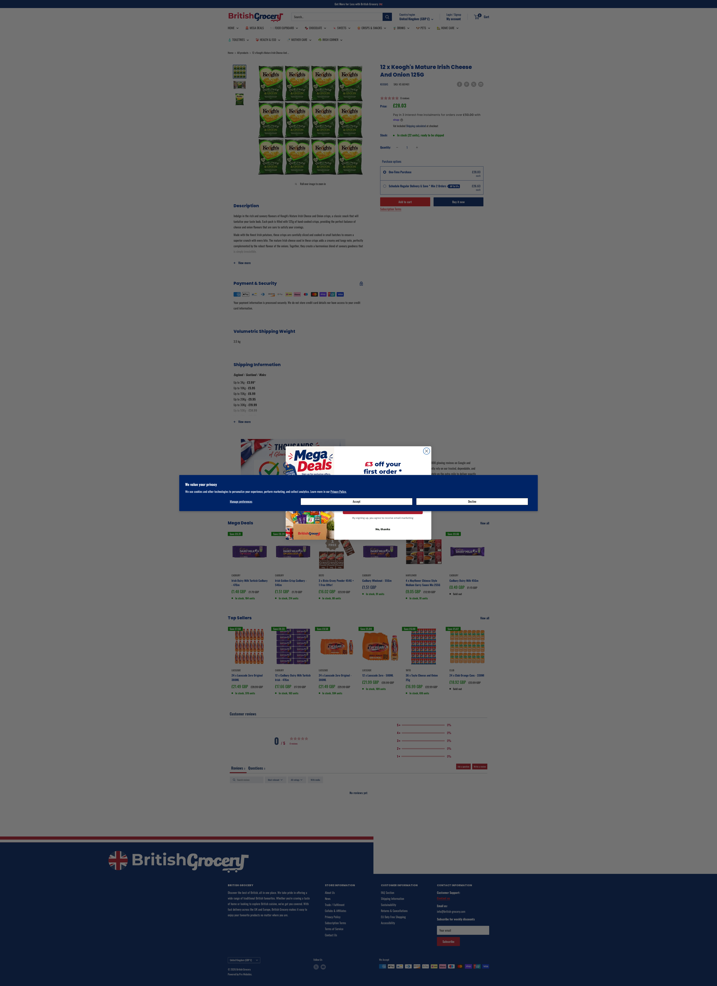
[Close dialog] (426, 451)
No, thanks (382, 529)
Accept (356, 501)
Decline (472, 501)
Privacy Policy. (338, 491)
